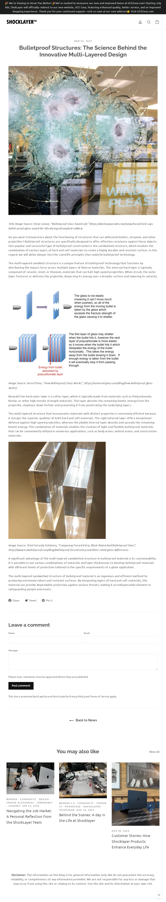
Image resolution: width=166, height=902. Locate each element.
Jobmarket (45, 802)
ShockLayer (92, 806)
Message (13, 650)
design (44, 799)
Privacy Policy (77, 696)
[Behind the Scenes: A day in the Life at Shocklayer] (83, 780)
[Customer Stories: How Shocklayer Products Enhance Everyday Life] (136, 794)
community (28, 799)
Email (87, 632)
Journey (14, 805)
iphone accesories (20, 802)
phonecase (73, 806)
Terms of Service (99, 696)
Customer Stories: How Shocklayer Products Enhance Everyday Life (131, 841)
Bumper (11, 799)
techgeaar (67, 809)
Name (11, 632)
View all (154, 751)
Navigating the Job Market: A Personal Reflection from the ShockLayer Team (29, 816)
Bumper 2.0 (67, 803)
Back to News (86, 720)
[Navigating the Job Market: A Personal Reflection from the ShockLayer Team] (30, 778)
